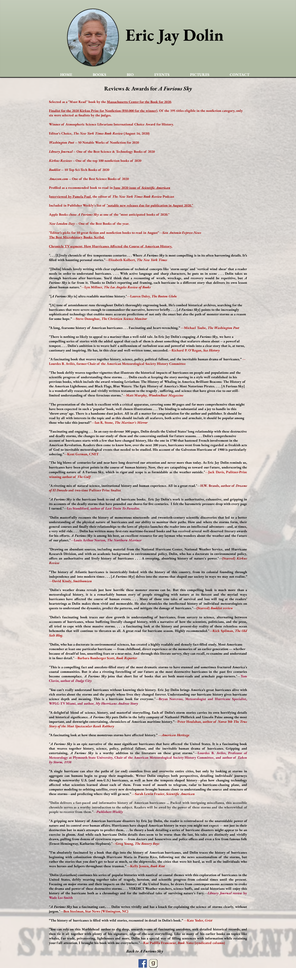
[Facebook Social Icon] (142, 963)
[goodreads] (153, 963)
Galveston (188, 449)
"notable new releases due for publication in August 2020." (150, 205)
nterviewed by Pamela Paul (70, 196)
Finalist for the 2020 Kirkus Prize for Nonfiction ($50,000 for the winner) (103, 110)
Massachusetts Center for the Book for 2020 (139, 101)
